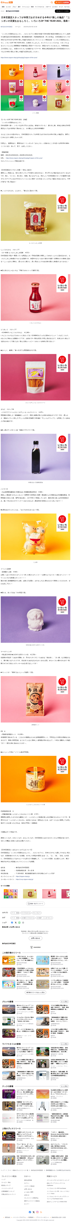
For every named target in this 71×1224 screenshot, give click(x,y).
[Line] (19, 923)
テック (61, 7)
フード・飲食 (15, 913)
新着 (3, 7)
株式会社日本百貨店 (6, 26)
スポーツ (48, 7)
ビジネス (55, 7)
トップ (3, 1170)
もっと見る (64, 1001)
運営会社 (7, 1217)
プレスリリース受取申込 (31, 1198)
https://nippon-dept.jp (23, 876)
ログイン (26, 1183)
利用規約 (31, 1217)
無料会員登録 (28, 1180)
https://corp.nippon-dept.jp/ (24, 879)
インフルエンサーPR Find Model (56, 1188)
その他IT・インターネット (44, 918)
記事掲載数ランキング (7, 1191)
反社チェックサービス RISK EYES (57, 1201)
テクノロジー (37, 913)
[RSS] (41, 1212)
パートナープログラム (19, 1217)
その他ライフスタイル (27, 918)
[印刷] (23, 923)
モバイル (67, 7)
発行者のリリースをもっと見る (35, 992)
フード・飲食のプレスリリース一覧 (18, 1170)
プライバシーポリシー (42, 1217)
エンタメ (8, 7)
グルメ (14, 7)
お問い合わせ (35, 938)
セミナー (26, 1204)
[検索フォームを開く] (52, 2)
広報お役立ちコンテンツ (8, 1194)
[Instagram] (37, 1212)
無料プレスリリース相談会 (32, 1201)
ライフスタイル (39, 7)
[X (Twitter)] (16, 923)
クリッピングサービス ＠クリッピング (58, 1180)
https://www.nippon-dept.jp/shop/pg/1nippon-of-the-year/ (19, 57)
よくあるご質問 (28, 1192)
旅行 (19, 7)
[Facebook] (12, 923)
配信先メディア (6, 1185)
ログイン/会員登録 (63, 2)
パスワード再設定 (29, 1186)
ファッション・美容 (28, 7)
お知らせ (26, 1195)
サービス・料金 (6, 1182)
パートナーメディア (7, 1188)
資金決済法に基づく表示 (59, 1217)
